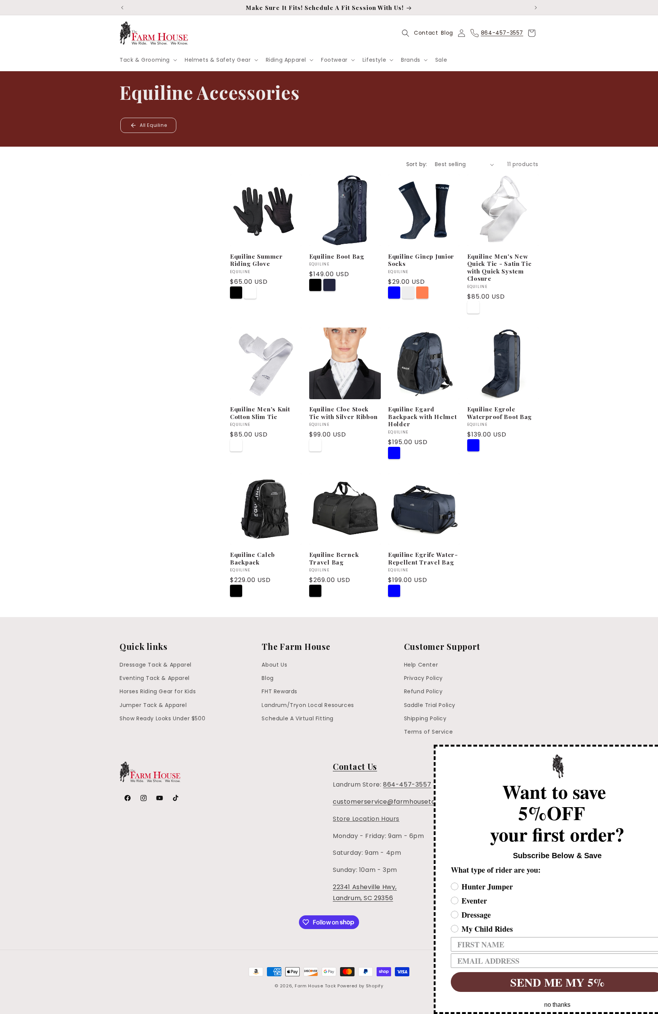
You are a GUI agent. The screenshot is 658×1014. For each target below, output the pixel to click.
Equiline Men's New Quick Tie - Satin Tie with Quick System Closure (499, 267)
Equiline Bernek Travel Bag (334, 558)
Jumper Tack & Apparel (153, 705)
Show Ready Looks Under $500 (162, 718)
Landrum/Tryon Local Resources (308, 705)
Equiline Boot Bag (336, 256)
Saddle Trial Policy (429, 705)
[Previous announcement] (122, 7)
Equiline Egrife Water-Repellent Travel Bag (423, 558)
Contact (426, 33)
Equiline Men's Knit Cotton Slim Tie (260, 412)
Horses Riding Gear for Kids (158, 692)
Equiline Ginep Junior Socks (421, 260)
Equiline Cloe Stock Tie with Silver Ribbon (343, 412)
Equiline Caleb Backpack (252, 558)
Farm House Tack (315, 986)
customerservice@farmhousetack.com (396, 801)
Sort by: (416, 164)
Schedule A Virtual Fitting (298, 718)
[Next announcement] (535, 7)
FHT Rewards (279, 692)
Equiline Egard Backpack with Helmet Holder (422, 416)
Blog (447, 33)
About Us (274, 665)
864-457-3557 (407, 784)
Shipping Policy (425, 718)
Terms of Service (428, 732)
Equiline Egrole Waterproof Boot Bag (499, 412)
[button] (147, 60)
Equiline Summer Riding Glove (256, 260)
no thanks (534, 1004)
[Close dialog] (651, 751)
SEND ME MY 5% (534, 982)
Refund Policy (423, 692)
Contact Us (355, 766)
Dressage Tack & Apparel (156, 665)
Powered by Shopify (360, 986)
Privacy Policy (423, 678)
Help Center (421, 665)
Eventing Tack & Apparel (155, 678)
